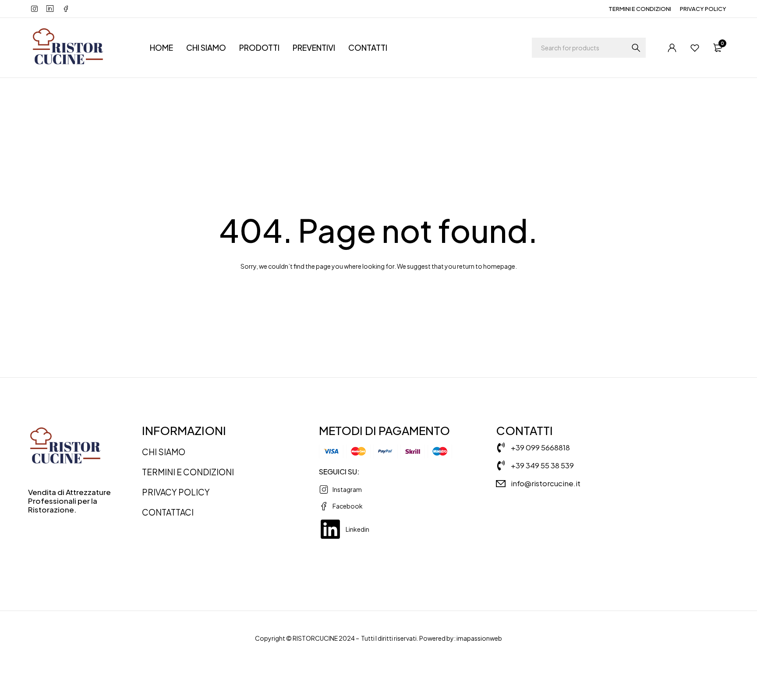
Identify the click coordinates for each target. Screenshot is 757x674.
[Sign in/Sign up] (672, 47)
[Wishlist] (695, 47)
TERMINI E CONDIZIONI (639, 8)
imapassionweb (479, 638)
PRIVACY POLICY (703, 8)
